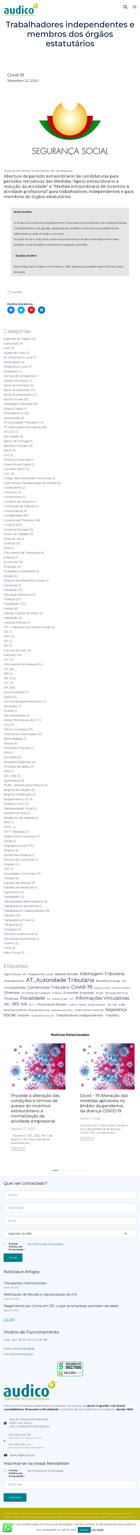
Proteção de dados (17, 766)
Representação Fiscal (18, 808)
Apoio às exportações (18, 394)
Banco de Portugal (16, 441)
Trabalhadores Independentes (24, 910)
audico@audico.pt (22, 1455)
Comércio (10, 492)
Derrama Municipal (16, 529)
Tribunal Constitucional (19, 934)
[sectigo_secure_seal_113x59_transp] (70, 1376)
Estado (8, 576)
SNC (7, 869)
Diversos (9, 543)
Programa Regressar (17, 762)
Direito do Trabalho (16, 534)
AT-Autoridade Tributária (20, 422)
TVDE (7, 948)
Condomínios (12, 497)
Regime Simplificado (18, 794)
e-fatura (9, 557)
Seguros (9, 850)
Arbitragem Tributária (18, 404)
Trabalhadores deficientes (21, 906)
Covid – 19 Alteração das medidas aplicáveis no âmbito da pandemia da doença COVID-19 (104, 1103)
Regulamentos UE (16, 799)
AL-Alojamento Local (18, 357)
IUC (6, 683)
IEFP (7, 636)
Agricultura (11, 343)
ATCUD (9, 431)
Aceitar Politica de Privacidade (17, 1246)
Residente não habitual (19, 817)
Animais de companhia (19, 376)
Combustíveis (13, 487)
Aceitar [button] (84, 1529)
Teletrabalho (12, 896)
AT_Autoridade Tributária (60, 980)
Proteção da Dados (96, 1005)
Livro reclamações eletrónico (23, 701)
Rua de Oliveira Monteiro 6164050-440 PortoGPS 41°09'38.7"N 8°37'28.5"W (29, 1423)
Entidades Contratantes (19, 571)
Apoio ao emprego (16, 385)
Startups (9, 878)
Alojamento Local (16, 366)
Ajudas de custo (14, 352)
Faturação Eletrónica (17, 594)
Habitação (11, 617)
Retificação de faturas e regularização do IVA (40, 1294)
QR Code (10, 776)
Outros (73, 1004)
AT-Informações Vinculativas (22, 427)
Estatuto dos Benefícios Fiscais (24, 580)
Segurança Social (15, 845)
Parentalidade (13, 738)
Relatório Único (14, 803)
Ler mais (98, 1529)
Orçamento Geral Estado (20, 734)
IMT (6, 659)
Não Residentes (14, 715)
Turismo (9, 943)
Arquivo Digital (13, 408)
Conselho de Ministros (18, 501)
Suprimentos (12, 892)
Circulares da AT (14, 469)
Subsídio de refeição (17, 883)
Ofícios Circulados (15, 729)
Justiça (8, 697)
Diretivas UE (12, 538)
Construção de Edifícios (19, 506)
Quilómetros (12, 780)
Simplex (9, 864)
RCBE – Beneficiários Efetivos (24, 785)
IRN (6, 673)
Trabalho (9, 915)
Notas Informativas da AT (21, 720)
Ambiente (10, 371)
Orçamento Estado (52, 1004)
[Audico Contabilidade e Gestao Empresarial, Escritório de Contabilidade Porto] (22, 7)
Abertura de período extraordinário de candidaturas (38, 171)
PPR (7, 752)
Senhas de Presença (17, 855)
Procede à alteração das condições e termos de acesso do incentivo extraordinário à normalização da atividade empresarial (35, 1108)
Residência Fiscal (15, 813)
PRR (7, 771)
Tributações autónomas (19, 938)
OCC (7, 724)
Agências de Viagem (18, 338)
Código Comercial (102, 988)
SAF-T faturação (14, 831)
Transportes (11, 924)
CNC (7, 473)
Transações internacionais (25, 1283)
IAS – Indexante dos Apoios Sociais (27, 627)
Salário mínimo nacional (19, 836)
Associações (12, 418)
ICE (6, 631)
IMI (6, 645)
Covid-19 (15, 75)
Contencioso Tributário (19, 520)
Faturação (10, 590)
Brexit (8, 450)
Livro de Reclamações (19, 1354)
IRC (6, 669)
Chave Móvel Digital (17, 464)
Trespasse (10, 929)
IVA (6, 687)
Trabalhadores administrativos (23, 901)
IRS (6, 678)
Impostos (10, 655)
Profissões (11, 757)
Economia (10, 562)
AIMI (7, 348)
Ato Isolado (11, 436)
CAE (6, 455)
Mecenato (11, 706)
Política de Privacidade (19, 1348)
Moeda (8, 710)
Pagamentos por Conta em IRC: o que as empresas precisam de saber (61, 1306)
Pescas (8, 743)
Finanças (9, 599)
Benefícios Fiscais (15, 445)
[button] (18, 1148)
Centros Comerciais (17, 459)
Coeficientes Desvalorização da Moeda (30, 483)
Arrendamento (14, 413)
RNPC (8, 827)
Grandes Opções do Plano (21, 613)
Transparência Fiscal (17, 920)
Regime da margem (17, 790)
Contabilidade (13, 515)
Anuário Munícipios (16, 380)
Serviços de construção (19, 859)
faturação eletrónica (116, 993)
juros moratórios (14, 692)
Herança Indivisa (15, 622)
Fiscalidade (11, 604)
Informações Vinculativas (20, 664)
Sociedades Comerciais (19, 873)
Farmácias (11, 585)
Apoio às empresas (16, 390)
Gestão (8, 608)
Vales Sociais (12, 952)
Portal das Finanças (17, 748)
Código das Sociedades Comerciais (27, 478)
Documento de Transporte (22, 552)
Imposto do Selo (15, 650)
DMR (7, 548)
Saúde (8, 841)
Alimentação (12, 362)
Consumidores (13, 511)
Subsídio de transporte (19, 887)
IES (6, 641)
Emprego (10, 566)
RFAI (7, 822)
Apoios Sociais (13, 399)
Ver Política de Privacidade (45, 1244)
